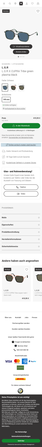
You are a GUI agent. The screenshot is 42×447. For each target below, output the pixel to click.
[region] (21, 284)
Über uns (8, 317)
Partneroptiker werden (21, 323)
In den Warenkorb (23, 126)
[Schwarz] (5, 88)
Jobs (26, 317)
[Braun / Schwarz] (13, 88)
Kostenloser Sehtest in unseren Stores (21, 162)
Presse (34, 317)
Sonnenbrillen (6, 64)
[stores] (15, 3)
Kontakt (18, 317)
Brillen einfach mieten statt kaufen (22, 145)
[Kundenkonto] (26, 3)
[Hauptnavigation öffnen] (4, 3)
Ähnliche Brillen (21, 52)
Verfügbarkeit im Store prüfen (15, 109)
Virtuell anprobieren (22, 46)
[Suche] (10, 3)
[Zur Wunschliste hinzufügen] (38, 11)
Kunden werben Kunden (21, 329)
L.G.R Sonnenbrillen (18, 64)
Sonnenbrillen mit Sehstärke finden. (21, 137)
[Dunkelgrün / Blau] (21, 88)
